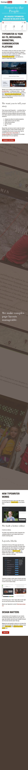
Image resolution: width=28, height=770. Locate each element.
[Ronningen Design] (6, 2)
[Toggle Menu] (25, 2)
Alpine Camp (9, 132)
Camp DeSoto (15, 132)
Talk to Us (5, 632)
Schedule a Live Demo (8, 140)
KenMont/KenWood (6, 134)
